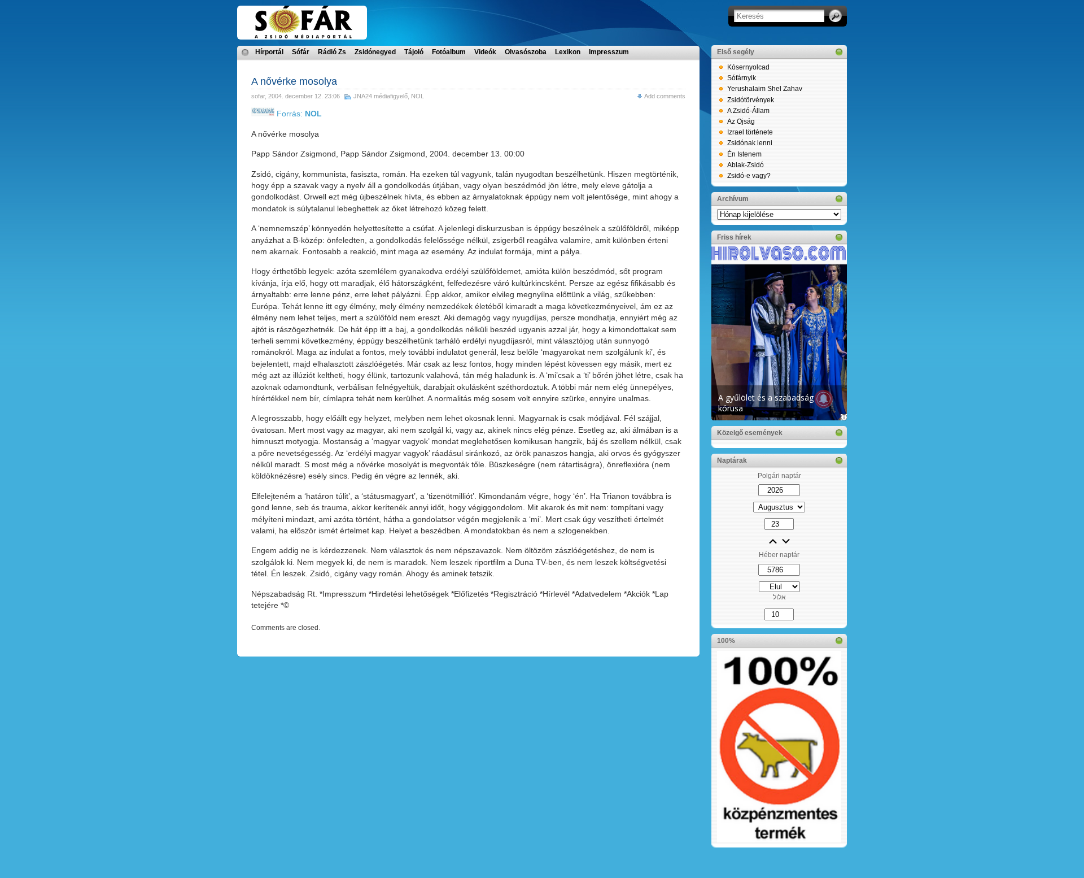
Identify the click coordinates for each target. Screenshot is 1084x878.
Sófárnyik (741, 78)
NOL (417, 96)
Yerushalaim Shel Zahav (764, 89)
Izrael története (750, 132)
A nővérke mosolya (294, 81)
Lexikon (567, 52)
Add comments (664, 96)
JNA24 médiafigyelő (380, 96)
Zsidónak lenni (749, 143)
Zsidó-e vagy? (749, 176)
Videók (485, 52)
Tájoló (413, 52)
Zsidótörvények (750, 100)
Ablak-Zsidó (745, 165)
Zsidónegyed (375, 52)
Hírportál (269, 52)
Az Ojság (741, 121)
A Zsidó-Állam (748, 111)
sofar (258, 96)
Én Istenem (744, 154)
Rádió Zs (332, 52)
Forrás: (298, 113)
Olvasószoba (526, 52)
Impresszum (609, 52)
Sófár (300, 52)
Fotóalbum (449, 52)
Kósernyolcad (748, 67)
